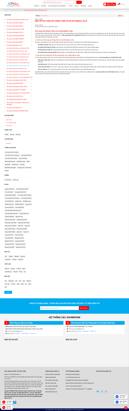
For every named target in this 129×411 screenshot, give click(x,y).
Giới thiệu (43, 6)
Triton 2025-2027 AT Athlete (12, 152)
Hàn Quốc (22, 256)
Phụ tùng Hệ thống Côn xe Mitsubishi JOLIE (17, 51)
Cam (16, 280)
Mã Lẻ (28, 161)
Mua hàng (83, 6)
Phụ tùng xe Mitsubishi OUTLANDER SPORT (18, 93)
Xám (24, 280)
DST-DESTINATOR (9, 201)
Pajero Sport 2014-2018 (10, 225)
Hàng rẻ (7, 170)
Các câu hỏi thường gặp (51, 386)
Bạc (6, 287)
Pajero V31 (26, 231)
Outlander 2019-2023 (10, 219)
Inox (25, 271)
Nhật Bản (16, 256)
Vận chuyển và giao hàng (51, 380)
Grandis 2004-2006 (9, 216)
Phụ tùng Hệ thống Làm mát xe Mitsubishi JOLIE (18, 62)
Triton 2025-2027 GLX (26, 155)
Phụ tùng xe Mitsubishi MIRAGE (15, 26)
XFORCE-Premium (9, 204)
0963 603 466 (25, 333)
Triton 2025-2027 (9, 192)
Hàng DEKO (7, 164)
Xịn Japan (22, 164)
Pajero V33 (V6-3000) (10, 231)
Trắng (29, 284)
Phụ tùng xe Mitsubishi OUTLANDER (16, 90)
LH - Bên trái (15, 179)
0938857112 (93, 331)
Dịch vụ (77, 6)
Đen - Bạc (7, 284)
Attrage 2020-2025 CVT (20, 192)
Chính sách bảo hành (50, 377)
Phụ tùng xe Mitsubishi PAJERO (15, 83)
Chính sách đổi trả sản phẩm (52, 374)
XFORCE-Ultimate (19, 204)
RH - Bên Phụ (8, 179)
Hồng (22, 284)
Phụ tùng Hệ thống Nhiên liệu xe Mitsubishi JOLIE (18, 54)
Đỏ (25, 284)
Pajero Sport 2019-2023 (10, 222)
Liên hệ (90, 6)
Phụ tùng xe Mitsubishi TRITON (15, 32)
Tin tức (71, 6)
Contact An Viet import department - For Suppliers (79, 389)
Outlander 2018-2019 (22, 219)
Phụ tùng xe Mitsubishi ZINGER (15, 42)
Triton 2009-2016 (9, 238)
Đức (6, 256)
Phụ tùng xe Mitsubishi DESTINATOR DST (18, 19)
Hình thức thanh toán (50, 383)
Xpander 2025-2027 (9, 189)
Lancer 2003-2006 (9, 207)
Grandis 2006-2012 (24, 213)
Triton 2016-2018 (19, 235)
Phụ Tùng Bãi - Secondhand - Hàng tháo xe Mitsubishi (18, 103)
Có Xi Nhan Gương (21, 161)
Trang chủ (36, 6)
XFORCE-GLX (18, 201)
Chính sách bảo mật (50, 389)
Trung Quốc (8, 259)
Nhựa (23, 268)
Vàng (18, 284)
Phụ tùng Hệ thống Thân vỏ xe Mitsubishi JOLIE (18, 65)
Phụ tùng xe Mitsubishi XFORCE (15, 23)
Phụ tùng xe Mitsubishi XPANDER (15, 35)
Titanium (18, 268)
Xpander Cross (19, 216)
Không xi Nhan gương (10, 161)
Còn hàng (18, 134)
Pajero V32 (19, 231)
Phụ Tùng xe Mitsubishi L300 (14, 107)
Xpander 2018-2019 (20, 247)
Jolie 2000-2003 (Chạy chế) (11, 213)
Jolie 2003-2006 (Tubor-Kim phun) (13, 210)
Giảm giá (12, 134)
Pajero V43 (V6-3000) (22, 228)
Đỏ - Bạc (13, 284)
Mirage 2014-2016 (9, 241)
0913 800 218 (17, 333)
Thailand (11, 256)
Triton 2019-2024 (23, 158)
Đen (20, 280)
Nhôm (20, 271)
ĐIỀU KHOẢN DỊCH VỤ (51, 392)
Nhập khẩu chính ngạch (10, 167)
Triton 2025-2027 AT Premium (12, 155)
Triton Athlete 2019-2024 (11, 158)
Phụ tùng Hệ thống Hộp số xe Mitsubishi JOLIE (18, 74)
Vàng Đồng (11, 280)
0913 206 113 (33, 333)
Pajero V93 (20, 225)
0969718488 (78, 331)
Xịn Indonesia (15, 164)
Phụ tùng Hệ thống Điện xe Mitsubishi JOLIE (17, 59)
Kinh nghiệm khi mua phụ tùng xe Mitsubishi (77, 380)
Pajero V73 (27, 225)
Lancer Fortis (28, 204)
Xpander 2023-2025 (20, 244)
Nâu (6, 280)
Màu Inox (29, 280)
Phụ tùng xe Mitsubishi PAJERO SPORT (17, 86)
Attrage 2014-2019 (9, 244)
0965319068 (86, 331)
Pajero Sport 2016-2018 (23, 222)
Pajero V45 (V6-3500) (10, 228)
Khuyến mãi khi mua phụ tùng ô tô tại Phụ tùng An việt (80, 383)
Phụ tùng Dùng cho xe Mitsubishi (56, 6)
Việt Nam (14, 259)
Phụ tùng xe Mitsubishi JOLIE (16, 10)
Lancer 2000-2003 (19, 207)
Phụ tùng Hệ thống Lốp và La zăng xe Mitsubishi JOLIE (19, 77)
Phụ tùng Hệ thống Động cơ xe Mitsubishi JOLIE (18, 48)
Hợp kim (13, 268)
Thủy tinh (15, 271)
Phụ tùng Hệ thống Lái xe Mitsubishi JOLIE (17, 68)
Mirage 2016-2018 (19, 238)
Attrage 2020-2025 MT (10, 195)
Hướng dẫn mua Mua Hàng (72, 374)
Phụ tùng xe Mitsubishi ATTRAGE (15, 29)
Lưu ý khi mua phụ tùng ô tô (73, 377)
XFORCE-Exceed (27, 201)
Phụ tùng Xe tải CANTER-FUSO (15, 96)
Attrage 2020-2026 (19, 241)
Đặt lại (8, 292)
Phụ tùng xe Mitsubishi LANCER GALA (16, 80)
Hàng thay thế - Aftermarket (24, 167)
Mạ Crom (7, 268)
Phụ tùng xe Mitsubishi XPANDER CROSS (17, 111)
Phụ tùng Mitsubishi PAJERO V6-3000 (17, 99)
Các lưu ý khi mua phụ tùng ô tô (74, 386)
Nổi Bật (6, 134)
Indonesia (20, 259)
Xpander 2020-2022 (9, 247)
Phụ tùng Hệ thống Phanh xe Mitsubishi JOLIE (17, 57)
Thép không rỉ (8, 271)
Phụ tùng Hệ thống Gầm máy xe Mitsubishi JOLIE (18, 71)
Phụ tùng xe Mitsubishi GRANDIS (15, 39)
